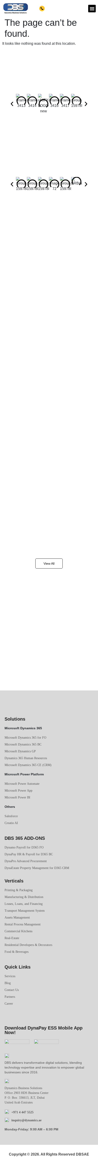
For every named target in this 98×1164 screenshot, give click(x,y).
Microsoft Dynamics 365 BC (23, 744)
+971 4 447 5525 (56, 8)
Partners (10, 996)
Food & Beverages (16, 951)
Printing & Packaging (19, 890)
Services (10, 976)
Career (9, 1003)
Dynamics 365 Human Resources (26, 758)
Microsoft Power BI (17, 797)
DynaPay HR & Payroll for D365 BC (29, 854)
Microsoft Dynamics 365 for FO (25, 737)
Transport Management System (25, 910)
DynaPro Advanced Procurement (26, 861)
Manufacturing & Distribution (24, 897)
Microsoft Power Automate (22, 783)
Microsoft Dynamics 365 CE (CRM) (28, 765)
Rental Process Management (23, 924)
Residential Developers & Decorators (28, 945)
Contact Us (12, 990)
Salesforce (11, 816)
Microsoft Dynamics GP (20, 751)
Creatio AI (11, 823)
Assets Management (17, 917)
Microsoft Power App (18, 790)
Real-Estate (12, 938)
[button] (92, 8)
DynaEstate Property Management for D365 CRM (37, 868)
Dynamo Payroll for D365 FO (24, 847)
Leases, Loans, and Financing (24, 904)
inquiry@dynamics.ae (26, 1120)
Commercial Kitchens (18, 931)
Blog (8, 983)
